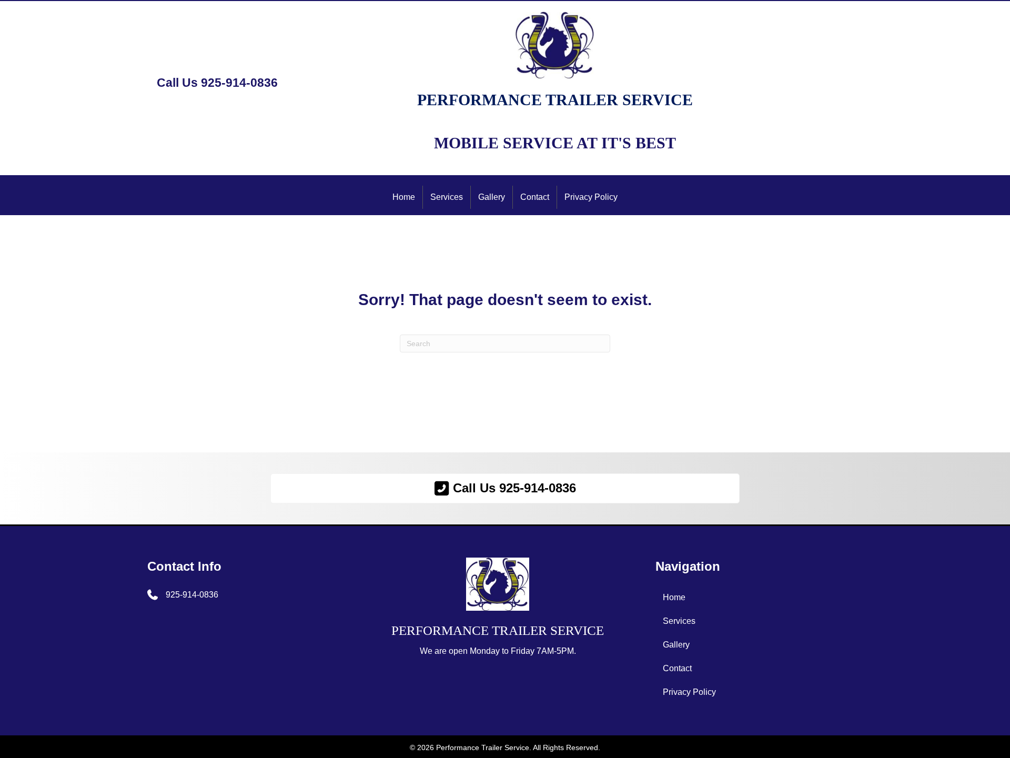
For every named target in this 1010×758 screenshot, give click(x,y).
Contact (534, 197)
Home (403, 197)
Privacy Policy (591, 197)
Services (446, 197)
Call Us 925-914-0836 (217, 82)
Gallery (491, 197)
